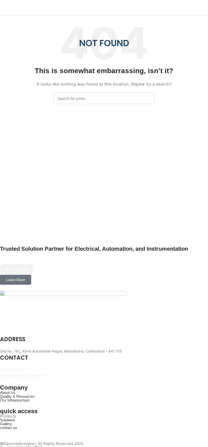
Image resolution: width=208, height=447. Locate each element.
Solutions (7, 420)
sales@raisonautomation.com (24, 375)
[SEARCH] (149, 98)
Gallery (6, 424)
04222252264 (12, 370)
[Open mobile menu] (202, 8)
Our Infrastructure (14, 400)
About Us (7, 392)
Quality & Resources (17, 396)
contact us (8, 427)
